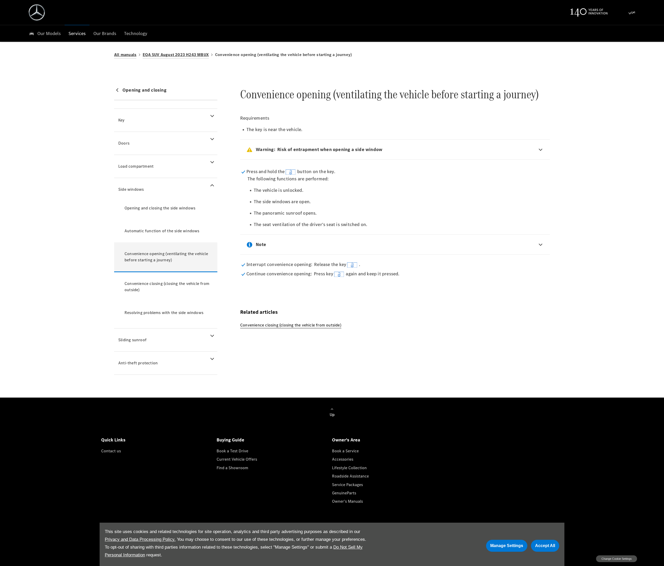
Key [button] (121, 120)
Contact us (111, 451)
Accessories (342, 459)
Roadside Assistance (350, 476)
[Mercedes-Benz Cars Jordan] (37, 12)
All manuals (125, 54)
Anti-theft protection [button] (138, 363)
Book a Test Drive (232, 451)
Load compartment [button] (136, 166)
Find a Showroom (232, 467)
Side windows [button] (131, 189)
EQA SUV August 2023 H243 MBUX (176, 54)
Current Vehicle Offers (237, 459)
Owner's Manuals (347, 501)
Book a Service (345, 451)
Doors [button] (123, 143)
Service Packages (347, 484)
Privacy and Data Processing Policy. (140, 539)
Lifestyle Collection (349, 467)
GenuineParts (344, 493)
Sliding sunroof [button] (132, 340)
